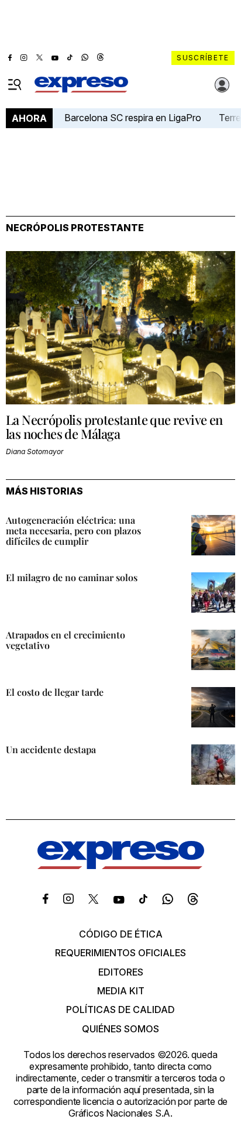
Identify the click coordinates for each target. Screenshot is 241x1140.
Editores (120, 972)
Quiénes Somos (120, 1029)
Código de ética (121, 934)
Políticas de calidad (120, 1009)
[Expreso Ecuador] (120, 865)
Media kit (120, 991)
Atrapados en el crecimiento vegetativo (65, 640)
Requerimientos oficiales (120, 952)
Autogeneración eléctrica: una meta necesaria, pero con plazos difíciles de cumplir (73, 530)
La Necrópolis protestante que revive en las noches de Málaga (114, 426)
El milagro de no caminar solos (71, 577)
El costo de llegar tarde (55, 692)
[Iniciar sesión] (222, 85)
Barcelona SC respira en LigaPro (132, 117)
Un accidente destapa (51, 749)
